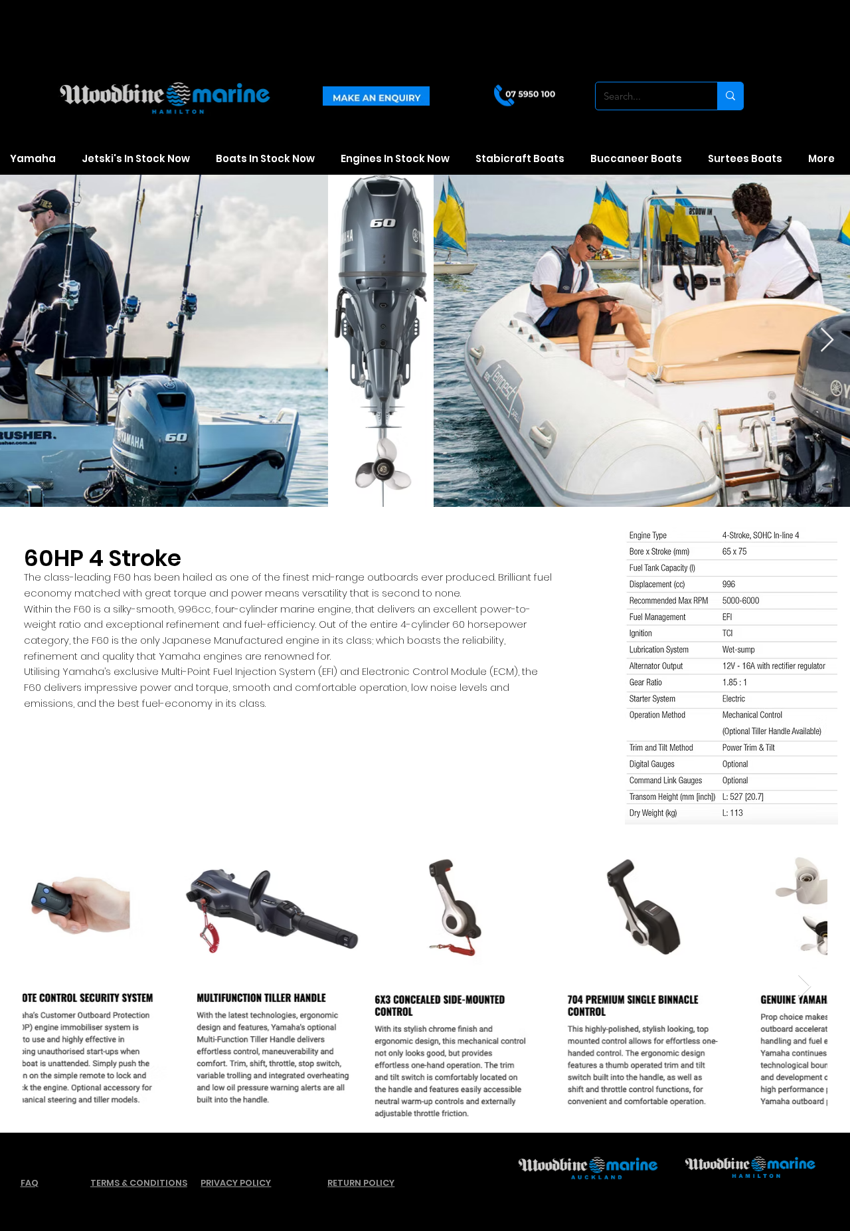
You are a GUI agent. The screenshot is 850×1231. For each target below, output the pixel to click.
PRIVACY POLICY (236, 1182)
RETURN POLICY (360, 1182)
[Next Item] (804, 987)
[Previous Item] (45, 987)
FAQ (30, 1182)
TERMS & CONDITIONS (138, 1182)
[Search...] (730, 96)
